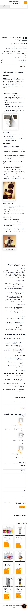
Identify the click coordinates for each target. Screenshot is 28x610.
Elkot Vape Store (14, 3)
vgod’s (5, 129)
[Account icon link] (5, 6)
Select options (18, 546)
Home (3, 37)
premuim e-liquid (18, 53)
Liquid (6, 37)
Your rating (23, 469)
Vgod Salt (17, 37)
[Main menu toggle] (25, 2)
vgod (23, 53)
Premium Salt (11, 37)
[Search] (26, 6)
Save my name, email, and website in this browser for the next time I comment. (14, 502)
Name (24, 490)
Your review (22, 473)
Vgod (26, 55)
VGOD (22, 228)
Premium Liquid (5, 53)
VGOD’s (4, 78)
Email (24, 496)
